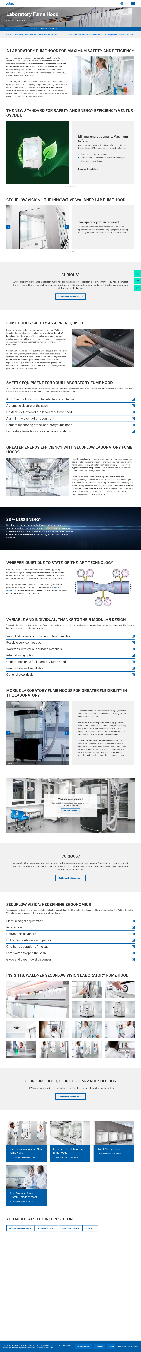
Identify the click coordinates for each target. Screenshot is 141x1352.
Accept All (99, 1346)
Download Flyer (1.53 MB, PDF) (23, 1202)
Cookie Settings (69, 811)
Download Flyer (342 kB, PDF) (23, 1157)
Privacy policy (133, 1346)
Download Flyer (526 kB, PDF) (110, 1154)
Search (127, 3)
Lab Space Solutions (21, 29)
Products (34, 29)
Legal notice (121, 1346)
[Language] (122, 3)
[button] (133, 3)
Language (122, 3)
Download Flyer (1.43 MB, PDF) (67, 1157)
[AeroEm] (37, 733)
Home (8, 29)
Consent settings (83, 1346)
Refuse (111, 1346)
